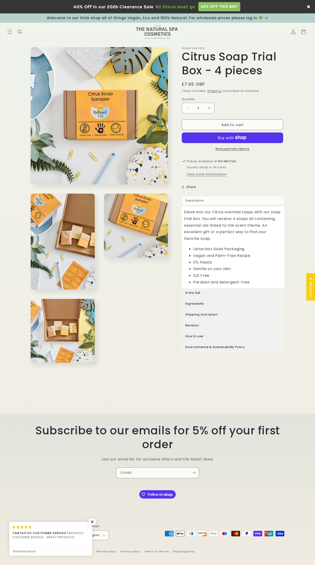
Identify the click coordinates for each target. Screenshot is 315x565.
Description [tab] (194, 200)
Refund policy (106, 551)
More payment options (233, 148)
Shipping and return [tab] (201, 314)
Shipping (214, 91)
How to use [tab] (194, 336)
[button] (10, 32)
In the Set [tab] (192, 292)
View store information (206, 174)
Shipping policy (184, 551)
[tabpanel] (233, 247)
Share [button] (191, 187)
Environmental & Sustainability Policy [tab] (215, 347)
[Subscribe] (194, 472)
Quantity (188, 99)
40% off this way (219, 6)
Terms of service (157, 551)
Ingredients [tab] (195, 303)
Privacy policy (130, 551)
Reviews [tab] (192, 325)
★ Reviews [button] (310, 287)
